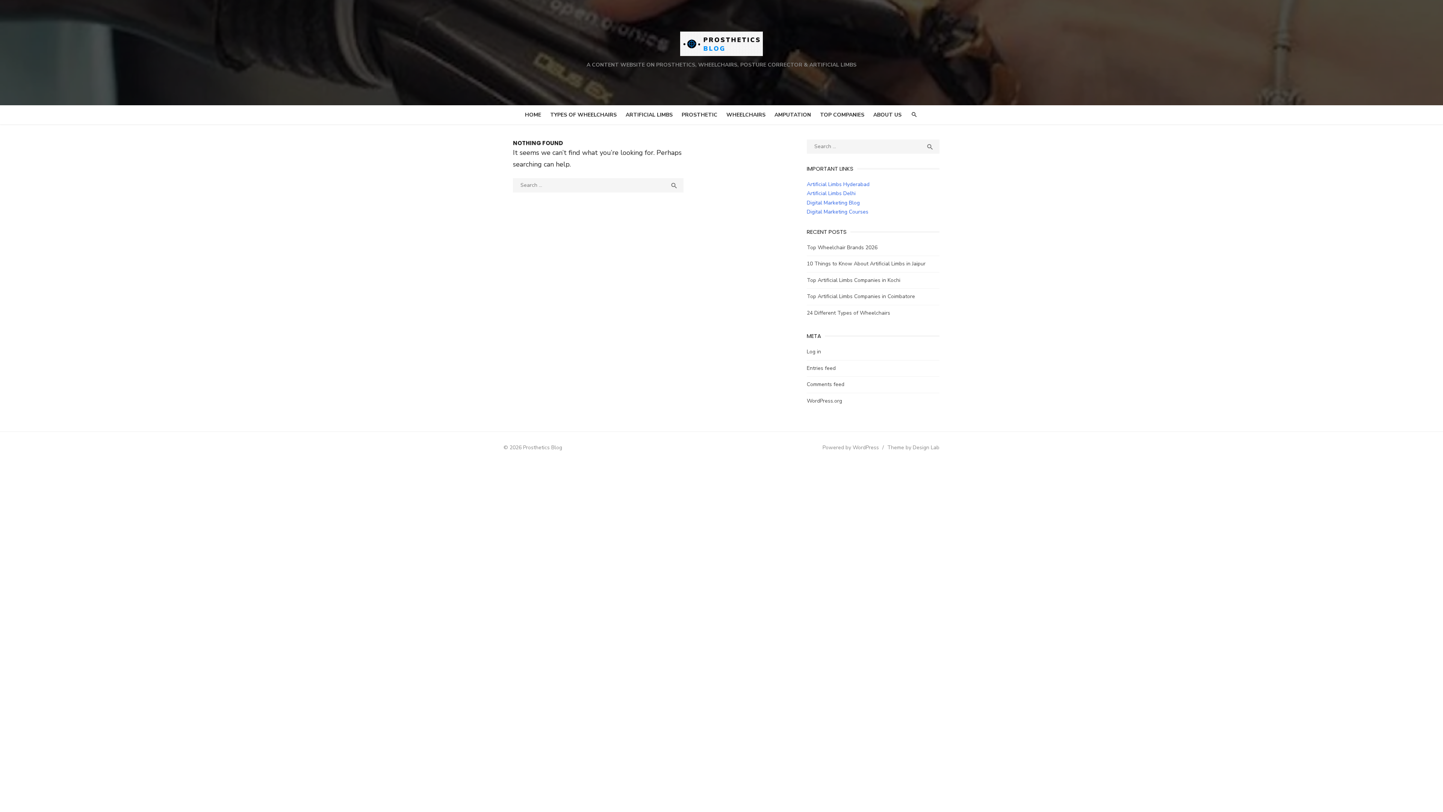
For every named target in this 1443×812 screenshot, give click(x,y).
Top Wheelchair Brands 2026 (842, 247)
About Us (887, 114)
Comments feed (825, 384)
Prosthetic (699, 114)
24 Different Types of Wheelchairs (848, 313)
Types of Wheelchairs (583, 114)
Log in (814, 351)
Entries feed (821, 368)
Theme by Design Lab (913, 447)
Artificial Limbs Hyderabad (838, 184)
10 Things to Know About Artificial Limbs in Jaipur (866, 263)
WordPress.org (824, 400)
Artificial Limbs (649, 114)
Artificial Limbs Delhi (831, 193)
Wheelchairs (745, 114)
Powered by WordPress (851, 447)
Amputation (792, 114)
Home (533, 114)
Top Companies (842, 114)
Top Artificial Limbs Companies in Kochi (853, 280)
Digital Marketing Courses (837, 211)
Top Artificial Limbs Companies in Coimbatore (861, 296)
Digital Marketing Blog (833, 202)
